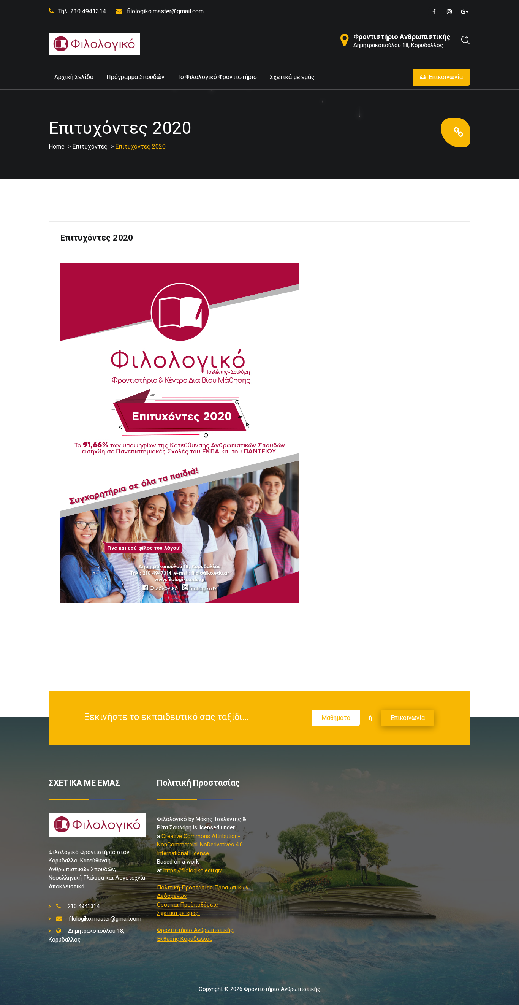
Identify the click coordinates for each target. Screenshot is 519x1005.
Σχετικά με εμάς (292, 77)
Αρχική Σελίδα (73, 77)
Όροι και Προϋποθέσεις (187, 904)
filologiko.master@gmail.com (165, 11)
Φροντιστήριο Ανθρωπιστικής (401, 37)
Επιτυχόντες (90, 146)
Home (57, 146)
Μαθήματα (335, 717)
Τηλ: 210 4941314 (82, 11)
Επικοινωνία (446, 77)
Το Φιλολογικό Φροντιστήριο (217, 77)
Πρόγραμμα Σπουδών (135, 77)
